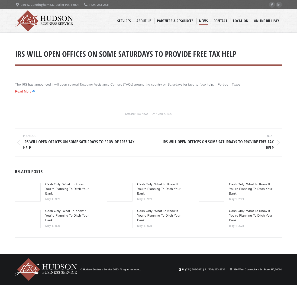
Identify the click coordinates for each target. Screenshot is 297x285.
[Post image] (28, 192)
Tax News (142, 113)
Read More (23, 91)
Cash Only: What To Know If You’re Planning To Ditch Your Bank (67, 188)
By (153, 113)
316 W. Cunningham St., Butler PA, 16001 (50, 5)
